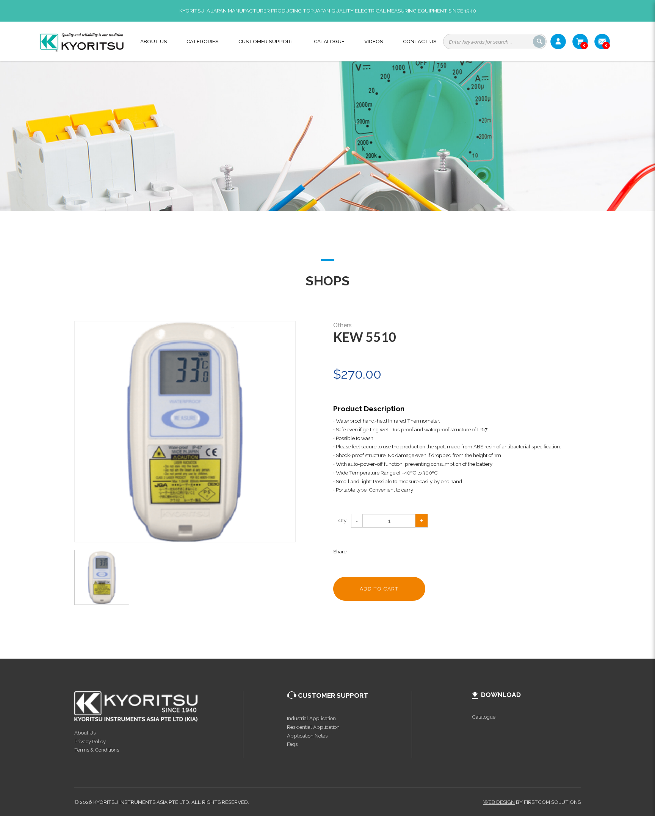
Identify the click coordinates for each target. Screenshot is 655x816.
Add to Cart (379, 589)
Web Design (499, 802)
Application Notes (307, 736)
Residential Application (313, 727)
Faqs (292, 744)
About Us (85, 733)
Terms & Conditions (96, 750)
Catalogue (483, 717)
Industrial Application (311, 718)
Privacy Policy (90, 741)
